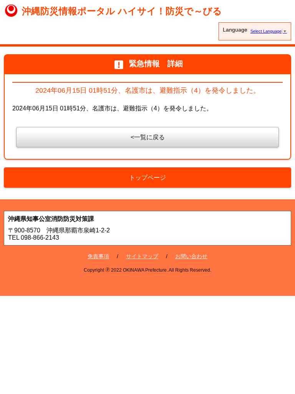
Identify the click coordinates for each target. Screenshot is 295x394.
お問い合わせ (191, 256)
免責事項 (98, 256)
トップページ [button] (147, 177)
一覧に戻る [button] (149, 137)
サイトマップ (142, 256)
